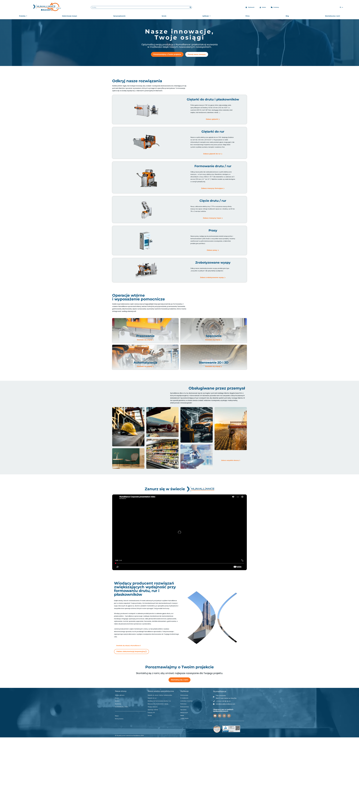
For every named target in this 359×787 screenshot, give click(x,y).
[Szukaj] (190, 7)
